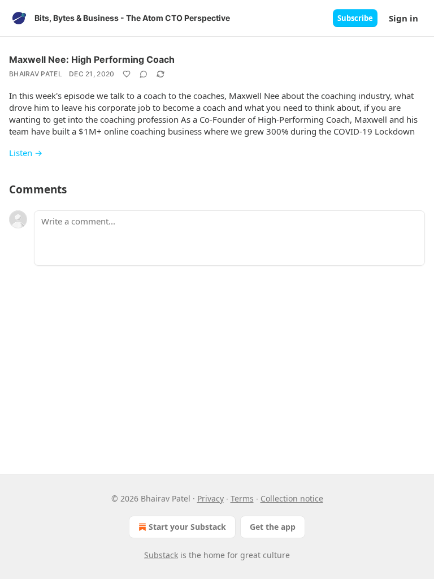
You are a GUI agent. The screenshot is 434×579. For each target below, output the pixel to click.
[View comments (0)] (143, 74)
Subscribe (355, 18)
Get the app (273, 526)
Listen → (25, 152)
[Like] (126, 74)
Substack (161, 555)
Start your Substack (187, 526)
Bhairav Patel (35, 74)
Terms (242, 498)
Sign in (403, 18)
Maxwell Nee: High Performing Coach (92, 59)
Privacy (210, 498)
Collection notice (292, 498)
